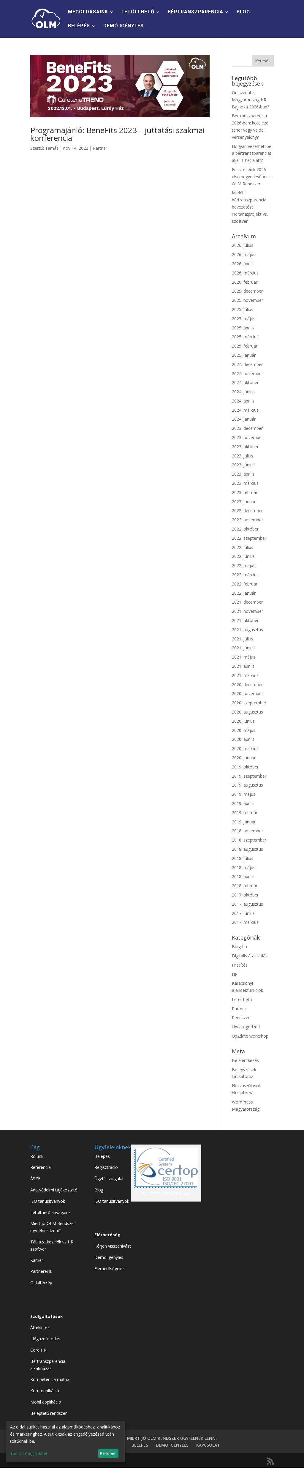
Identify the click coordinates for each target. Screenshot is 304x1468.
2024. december (247, 364)
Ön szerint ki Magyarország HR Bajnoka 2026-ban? (250, 100)
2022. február (244, 584)
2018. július (242, 858)
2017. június (243, 913)
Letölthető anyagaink (50, 1212)
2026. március (245, 273)
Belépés (102, 1156)
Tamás (51, 148)
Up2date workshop (250, 1036)
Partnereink (41, 1271)
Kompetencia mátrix (49, 1379)
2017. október (245, 895)
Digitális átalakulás (249, 956)
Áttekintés (40, 1327)
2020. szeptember (249, 702)
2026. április (243, 263)
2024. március (245, 410)
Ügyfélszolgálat (109, 1178)
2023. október (245, 446)
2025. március (245, 337)
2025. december (247, 291)
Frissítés (240, 965)
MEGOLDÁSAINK (88, 12)
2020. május (243, 730)
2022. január (244, 593)
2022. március (245, 574)
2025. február (244, 346)
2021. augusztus (247, 629)
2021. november (247, 611)
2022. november (247, 520)
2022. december (247, 510)
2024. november (247, 373)
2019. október (245, 767)
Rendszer (241, 1017)
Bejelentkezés (245, 1060)
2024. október (245, 382)
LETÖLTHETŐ (137, 12)
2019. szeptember (249, 776)
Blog (98, 1190)
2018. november (247, 831)
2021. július (242, 639)
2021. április (243, 666)
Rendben (108, 1453)
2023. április (243, 474)
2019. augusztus (247, 785)
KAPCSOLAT (208, 1445)
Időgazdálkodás (45, 1338)
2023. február (244, 492)
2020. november (247, 693)
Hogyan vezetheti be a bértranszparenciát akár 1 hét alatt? (251, 153)
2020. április (243, 739)
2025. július (242, 309)
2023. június (243, 465)
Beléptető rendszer (48, 1413)
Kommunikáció (44, 1390)
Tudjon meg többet (29, 1453)
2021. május (243, 657)
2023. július (242, 456)
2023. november (247, 437)
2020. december (247, 684)
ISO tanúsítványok (47, 1201)
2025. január (244, 355)
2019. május (243, 794)
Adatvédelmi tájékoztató (53, 1190)
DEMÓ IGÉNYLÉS (123, 26)
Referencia (40, 1167)
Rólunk (36, 1156)
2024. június (243, 391)
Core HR (38, 1350)
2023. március (245, 483)
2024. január (244, 419)
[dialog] (65, 1441)
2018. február (244, 885)
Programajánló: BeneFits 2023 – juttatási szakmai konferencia (117, 134)
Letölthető (242, 999)
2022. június (243, 556)
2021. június (243, 648)
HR (235, 974)
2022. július (242, 547)
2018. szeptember (249, 840)
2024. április (243, 401)
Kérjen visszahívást (112, 1246)
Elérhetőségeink (109, 1268)
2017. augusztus (247, 904)
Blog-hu (239, 946)
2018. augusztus (247, 849)
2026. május (243, 254)
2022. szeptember (249, 538)
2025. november (247, 300)
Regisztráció (106, 1167)
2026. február (244, 282)
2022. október (245, 529)
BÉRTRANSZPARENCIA (195, 12)
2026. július (242, 245)
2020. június (243, 721)
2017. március (245, 922)
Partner (100, 148)
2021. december (247, 602)
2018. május (243, 867)
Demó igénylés (108, 1257)
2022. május (243, 565)
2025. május (243, 318)
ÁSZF (35, 1178)
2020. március (245, 748)
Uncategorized (246, 1027)
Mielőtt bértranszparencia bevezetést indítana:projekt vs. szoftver (250, 207)
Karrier (36, 1260)
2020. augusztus (247, 712)
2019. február (244, 812)
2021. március (245, 675)
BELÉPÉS (79, 26)
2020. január (244, 757)
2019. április (243, 803)
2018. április (243, 876)
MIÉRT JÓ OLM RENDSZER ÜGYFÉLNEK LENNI (172, 1438)
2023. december (247, 428)
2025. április (243, 328)
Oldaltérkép (41, 1282)
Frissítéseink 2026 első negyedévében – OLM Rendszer (252, 177)
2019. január (244, 822)
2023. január (244, 501)
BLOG (243, 12)
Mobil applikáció (45, 1402)
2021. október (245, 620)
